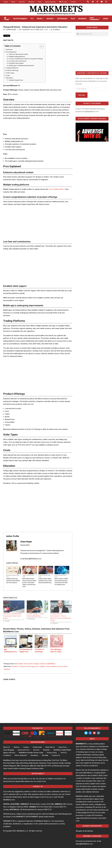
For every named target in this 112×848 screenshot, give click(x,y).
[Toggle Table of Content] (40, 46)
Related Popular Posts (16, 80)
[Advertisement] (43, 126)
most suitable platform (57, 189)
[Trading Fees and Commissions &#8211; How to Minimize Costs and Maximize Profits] (61, 606)
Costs (8, 75)
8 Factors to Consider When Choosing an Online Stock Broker (12, 616)
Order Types (10, 73)
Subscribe (81, 95)
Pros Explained (11, 52)
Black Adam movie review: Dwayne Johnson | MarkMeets (35, 664)
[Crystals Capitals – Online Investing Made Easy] (37, 606)
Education (9, 78)
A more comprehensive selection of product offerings (26, 59)
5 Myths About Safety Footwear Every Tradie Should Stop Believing (45, 580)
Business (56, 29)
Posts (19, 573)
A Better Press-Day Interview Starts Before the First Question (13, 580)
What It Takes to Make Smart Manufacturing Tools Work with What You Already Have (61, 581)
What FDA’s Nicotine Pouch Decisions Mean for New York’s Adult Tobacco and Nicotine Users (29, 582)
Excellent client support (16, 63)
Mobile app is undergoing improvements (21, 65)
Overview (9, 49)
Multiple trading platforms (17, 56)
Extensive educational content (18, 54)
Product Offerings (12, 70)
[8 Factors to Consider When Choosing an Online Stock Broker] (13, 606)
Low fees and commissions (18, 61)
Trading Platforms (12, 68)
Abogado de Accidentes (84, 831)
